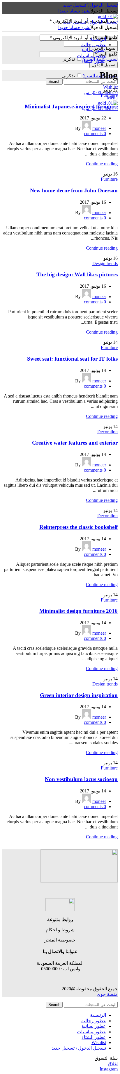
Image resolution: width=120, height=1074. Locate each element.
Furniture (109, 95)
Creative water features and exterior (75, 443)
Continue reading (102, 163)
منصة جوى (107, 994)
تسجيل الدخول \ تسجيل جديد (79, 1048)
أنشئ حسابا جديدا (74, 10)
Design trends (105, 263)
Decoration (107, 431)
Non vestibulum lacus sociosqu (81, 779)
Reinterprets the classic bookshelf (78, 527)
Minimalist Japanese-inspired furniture (71, 106)
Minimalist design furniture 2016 (78, 611)
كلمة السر (106, 53)
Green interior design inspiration (79, 695)
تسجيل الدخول (103, 65)
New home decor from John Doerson (74, 190)
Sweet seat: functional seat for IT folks (72, 359)
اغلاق (113, 1063)
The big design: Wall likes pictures (77, 274)
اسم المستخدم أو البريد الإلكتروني (84, 37)
